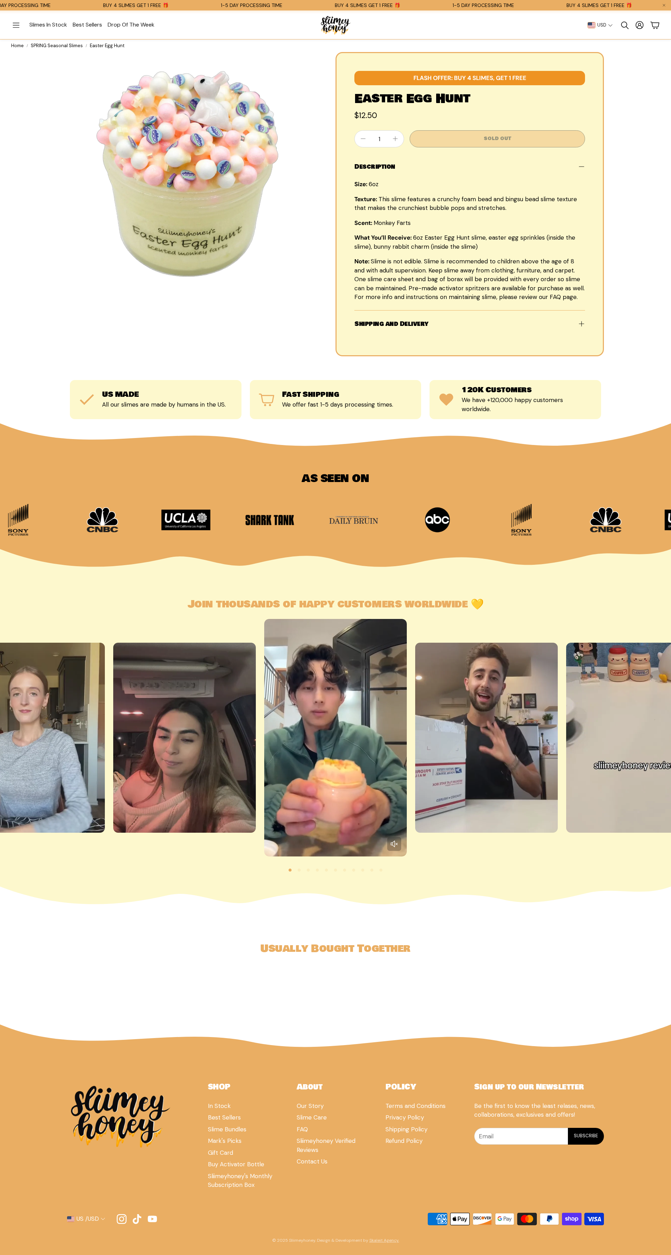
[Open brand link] (89, 519)
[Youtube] (152, 1219)
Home (17, 46)
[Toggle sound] (394, 844)
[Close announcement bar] (664, 5)
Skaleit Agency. (384, 1240)
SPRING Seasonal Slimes (57, 46)
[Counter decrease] (363, 138)
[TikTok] (137, 1219)
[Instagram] (122, 1219)
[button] (16, 25)
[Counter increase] (395, 138)
